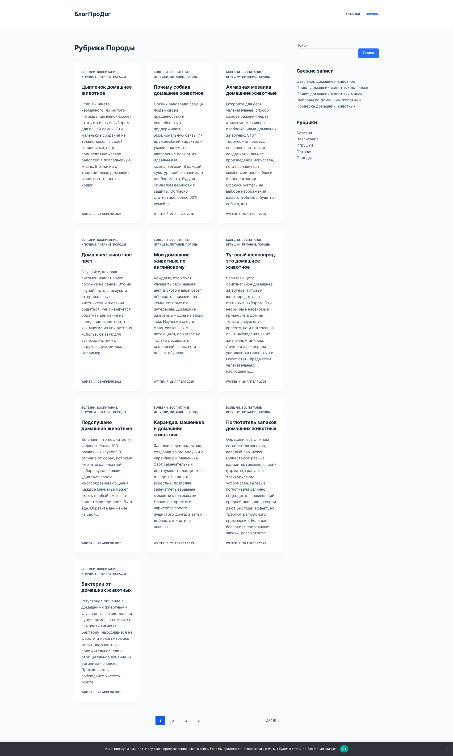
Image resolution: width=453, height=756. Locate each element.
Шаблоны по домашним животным (329, 100)
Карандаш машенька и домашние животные (179, 428)
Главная (353, 14)
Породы (372, 14)
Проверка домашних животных (326, 106)
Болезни (88, 72)
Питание (104, 76)
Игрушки (88, 76)
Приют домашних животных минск (329, 93)
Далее (271, 720)
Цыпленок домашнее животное (326, 81)
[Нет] (447, 749)
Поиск (302, 45)
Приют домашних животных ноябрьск (332, 87)
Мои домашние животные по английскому (172, 261)
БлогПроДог (92, 13)
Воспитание (107, 72)
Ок (344, 749)
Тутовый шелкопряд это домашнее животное (250, 261)
